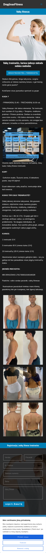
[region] (23, 535)
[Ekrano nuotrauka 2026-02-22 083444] (23, 312)
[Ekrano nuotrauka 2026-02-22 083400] (23, 419)
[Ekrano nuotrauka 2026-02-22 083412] (23, 384)
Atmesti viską (23, 548)
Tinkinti (23, 543)
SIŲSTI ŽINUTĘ (13, 504)
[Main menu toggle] (41, 4)
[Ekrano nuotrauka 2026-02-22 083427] (23, 348)
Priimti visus (23, 537)
